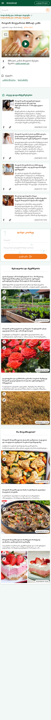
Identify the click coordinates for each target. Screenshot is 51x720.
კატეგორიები (42, 3)
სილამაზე (23, 80)
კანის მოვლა (9, 80)
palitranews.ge (22, 63)
